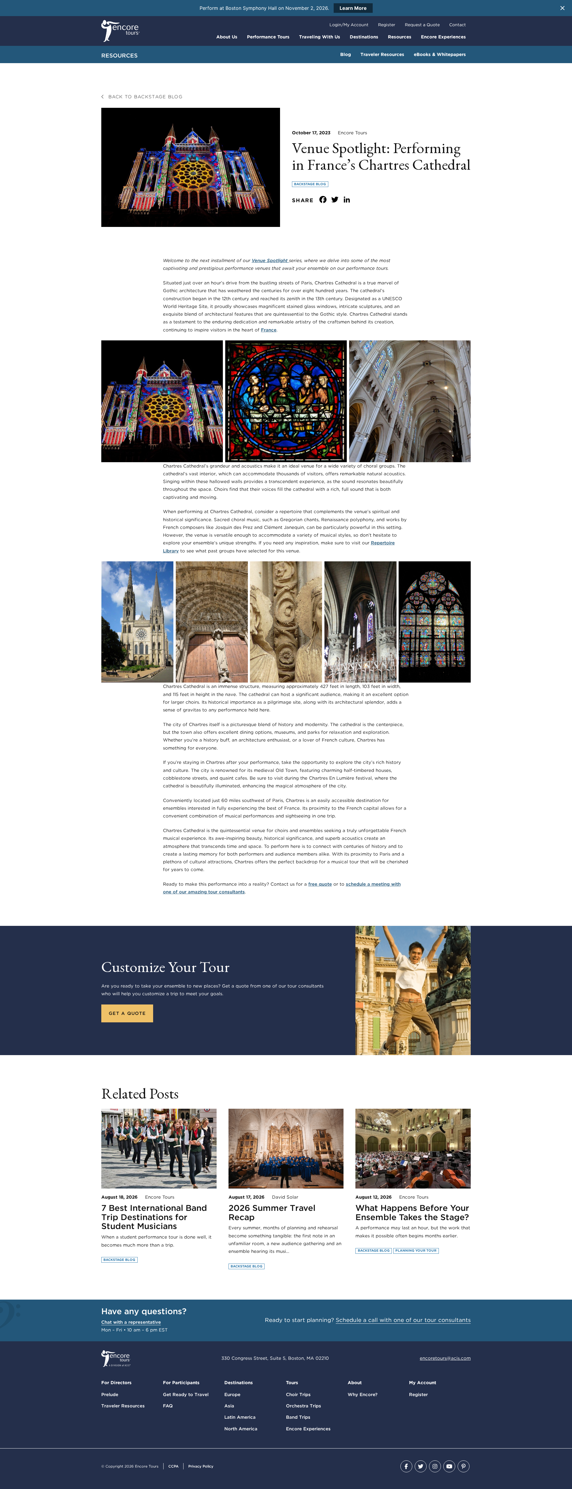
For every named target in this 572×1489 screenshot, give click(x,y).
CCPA (173, 1466)
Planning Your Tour (415, 1250)
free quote (320, 884)
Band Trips (298, 1417)
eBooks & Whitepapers (440, 54)
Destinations (364, 37)
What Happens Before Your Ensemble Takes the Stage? (412, 1212)
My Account (422, 1382)
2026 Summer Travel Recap (272, 1212)
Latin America (240, 1417)
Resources (399, 37)
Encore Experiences (443, 37)
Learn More (353, 8)
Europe (232, 1394)
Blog (345, 54)
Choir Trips (298, 1394)
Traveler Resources (382, 54)
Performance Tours (268, 37)
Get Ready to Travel (186, 1394)
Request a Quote (422, 24)
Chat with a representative (131, 1322)
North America (240, 1429)
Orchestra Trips (303, 1406)
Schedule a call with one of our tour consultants (403, 1320)
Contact (457, 24)
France (268, 330)
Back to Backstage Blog (144, 96)
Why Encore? (362, 1394)
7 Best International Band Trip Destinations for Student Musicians (154, 1217)
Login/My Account (349, 24)
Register (386, 24)
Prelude (109, 1394)
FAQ (168, 1406)
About (355, 1382)
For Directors (116, 1382)
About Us (226, 37)
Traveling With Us (319, 37)
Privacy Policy (200, 1466)
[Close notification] (562, 8)
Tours (292, 1382)
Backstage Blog (310, 184)
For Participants (181, 1382)
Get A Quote (127, 1013)
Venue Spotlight (270, 260)
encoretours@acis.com (445, 1358)
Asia (229, 1406)
